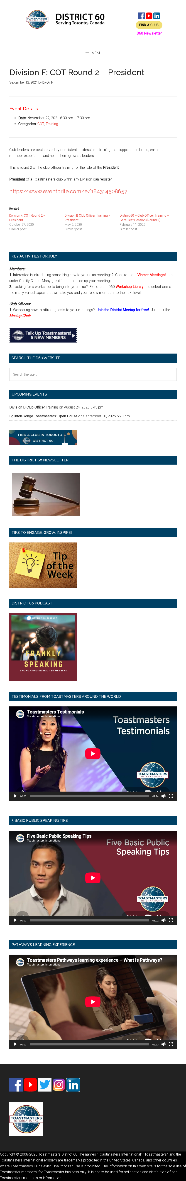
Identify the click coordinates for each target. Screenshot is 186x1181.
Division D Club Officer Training (33, 407)
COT (40, 124)
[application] (93, 753)
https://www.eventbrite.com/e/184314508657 (68, 191)
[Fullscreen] (171, 796)
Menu (96, 53)
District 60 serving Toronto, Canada (65, 19)
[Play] (15, 796)
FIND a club (149, 25)
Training (52, 124)
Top (175, 1170)
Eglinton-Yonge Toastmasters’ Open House (43, 416)
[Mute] (163, 796)
